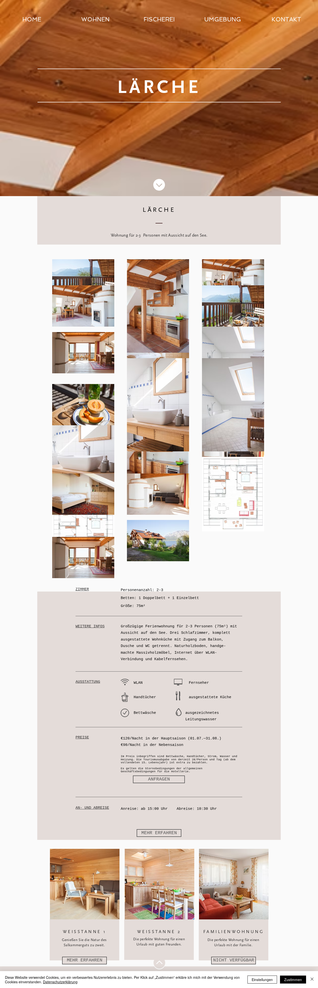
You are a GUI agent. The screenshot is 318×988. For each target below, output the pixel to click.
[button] (233, 960)
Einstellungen (262, 979)
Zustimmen (293, 979)
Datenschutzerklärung (60, 981)
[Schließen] (312, 979)
